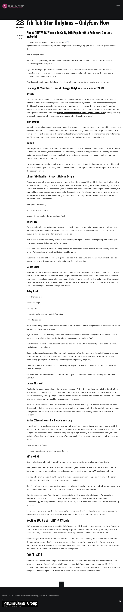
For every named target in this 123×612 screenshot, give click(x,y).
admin (21, 35)
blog (22, 38)
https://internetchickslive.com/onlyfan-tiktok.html (81, 113)
